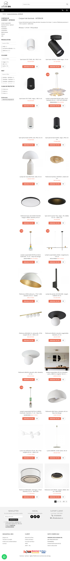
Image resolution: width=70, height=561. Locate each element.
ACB (4, 46)
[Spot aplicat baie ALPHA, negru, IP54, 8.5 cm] (57, 123)
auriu (4, 66)
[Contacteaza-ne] (63, 10)
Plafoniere (3, 27)
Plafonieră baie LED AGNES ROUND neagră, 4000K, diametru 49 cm (31, 216)
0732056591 (58, 515)
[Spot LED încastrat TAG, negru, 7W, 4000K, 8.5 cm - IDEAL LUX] (57, 202)
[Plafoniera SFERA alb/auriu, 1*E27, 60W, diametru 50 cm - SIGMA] (30, 280)
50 (63, 501)
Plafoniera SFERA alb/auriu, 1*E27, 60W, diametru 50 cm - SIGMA (30, 294)
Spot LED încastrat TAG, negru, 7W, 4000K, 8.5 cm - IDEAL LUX (57, 216)
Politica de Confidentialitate (10, 526)
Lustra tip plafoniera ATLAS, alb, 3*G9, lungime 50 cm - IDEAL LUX (31, 451)
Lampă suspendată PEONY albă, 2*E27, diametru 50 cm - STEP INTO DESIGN (57, 99)
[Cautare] (67, 4)
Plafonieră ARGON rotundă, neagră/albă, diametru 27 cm (57, 334)
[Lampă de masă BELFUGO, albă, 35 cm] (30, 163)
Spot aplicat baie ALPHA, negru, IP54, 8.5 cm (56, 138)
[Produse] (2, 10)
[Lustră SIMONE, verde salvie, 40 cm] (57, 436)
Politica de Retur (29, 539)
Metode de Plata (29, 537)
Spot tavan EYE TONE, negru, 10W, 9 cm (30, 98)
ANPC (26, 543)
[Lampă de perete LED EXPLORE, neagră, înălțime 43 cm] (57, 280)
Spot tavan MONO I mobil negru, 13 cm (57, 59)
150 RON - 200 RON (8, 81)
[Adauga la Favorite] (37, 66)
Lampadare (4, 30)
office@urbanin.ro (57, 518)
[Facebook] (31, 516)
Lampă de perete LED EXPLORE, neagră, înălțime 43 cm (57, 294)
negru (4, 62)
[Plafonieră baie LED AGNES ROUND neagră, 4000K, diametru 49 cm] (30, 202)
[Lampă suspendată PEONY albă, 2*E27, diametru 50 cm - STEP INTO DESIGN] (57, 84)
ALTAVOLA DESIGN (7, 48)
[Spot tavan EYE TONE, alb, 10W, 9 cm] (30, 45)
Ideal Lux (5, 50)
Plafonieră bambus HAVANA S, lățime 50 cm (56, 177)
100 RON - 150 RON (8, 79)
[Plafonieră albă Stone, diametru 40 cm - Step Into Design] (57, 397)
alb (3, 64)
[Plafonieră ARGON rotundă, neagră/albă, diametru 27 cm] (57, 319)
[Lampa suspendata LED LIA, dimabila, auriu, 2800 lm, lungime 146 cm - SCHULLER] (57, 358)
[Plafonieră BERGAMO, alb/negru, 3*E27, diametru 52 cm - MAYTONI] (30, 476)
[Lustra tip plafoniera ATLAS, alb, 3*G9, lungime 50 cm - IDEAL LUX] (30, 436)
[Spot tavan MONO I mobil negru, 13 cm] (57, 45)
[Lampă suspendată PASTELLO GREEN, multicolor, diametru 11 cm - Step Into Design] (30, 397)
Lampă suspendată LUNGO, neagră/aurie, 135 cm (57, 255)
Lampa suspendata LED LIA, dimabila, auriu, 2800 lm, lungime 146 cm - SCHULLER (57, 373)
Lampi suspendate (6, 23)
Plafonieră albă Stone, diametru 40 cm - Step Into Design (57, 412)
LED (2, 36)
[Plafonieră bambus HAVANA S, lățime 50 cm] (57, 163)
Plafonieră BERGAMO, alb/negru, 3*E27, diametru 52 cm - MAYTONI (30, 490)
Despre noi (5, 537)
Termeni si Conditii (7, 539)
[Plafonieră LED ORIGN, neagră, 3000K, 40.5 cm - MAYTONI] (57, 476)
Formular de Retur (29, 541)
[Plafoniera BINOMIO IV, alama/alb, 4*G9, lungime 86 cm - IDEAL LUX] (30, 319)
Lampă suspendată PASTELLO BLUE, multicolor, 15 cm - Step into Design (30, 255)
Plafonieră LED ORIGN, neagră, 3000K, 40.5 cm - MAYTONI (57, 490)
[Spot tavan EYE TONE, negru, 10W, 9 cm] (30, 84)
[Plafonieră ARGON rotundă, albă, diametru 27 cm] (30, 358)
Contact (5, 543)
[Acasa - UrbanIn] (9, 4)
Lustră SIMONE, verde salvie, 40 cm (57, 450)
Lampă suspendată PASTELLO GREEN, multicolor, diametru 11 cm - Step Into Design (30, 412)
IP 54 (4, 93)
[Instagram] (38, 516)
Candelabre (4, 28)
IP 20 (4, 89)
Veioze (3, 34)
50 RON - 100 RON (7, 77)
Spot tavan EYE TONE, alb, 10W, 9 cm (30, 59)
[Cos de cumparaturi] (67, 10)
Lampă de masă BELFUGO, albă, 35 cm (31, 177)
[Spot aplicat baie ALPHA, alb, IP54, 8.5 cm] (30, 123)
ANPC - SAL (28, 545)
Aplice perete (4, 32)
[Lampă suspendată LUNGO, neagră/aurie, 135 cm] (57, 241)
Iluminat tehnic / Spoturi (7, 25)
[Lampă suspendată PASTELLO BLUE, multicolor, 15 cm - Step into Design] (30, 241)
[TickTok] (35, 516)
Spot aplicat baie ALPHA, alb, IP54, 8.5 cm (30, 137)
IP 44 (4, 91)
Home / (5, 14)
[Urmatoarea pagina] (66, 502)
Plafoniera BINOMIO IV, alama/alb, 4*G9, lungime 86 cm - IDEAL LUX (30, 334)
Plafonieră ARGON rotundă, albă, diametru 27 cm (30, 373)
